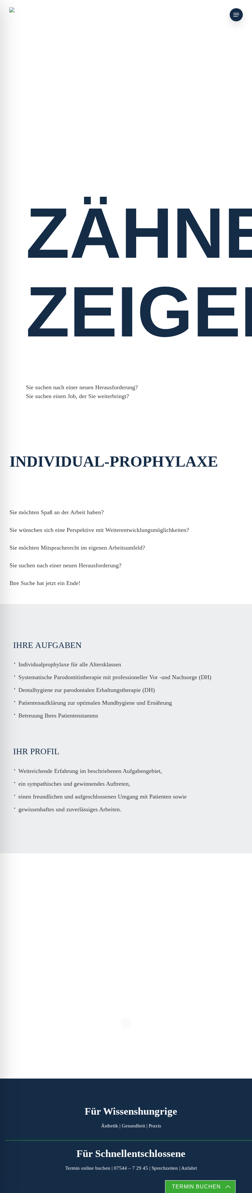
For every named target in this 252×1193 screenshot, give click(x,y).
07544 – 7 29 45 (131, 1168)
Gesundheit (133, 1125)
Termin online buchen (87, 1168)
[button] (236, 14)
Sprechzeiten (165, 1168)
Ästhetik (109, 1125)
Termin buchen (196, 1186)
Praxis (155, 1125)
